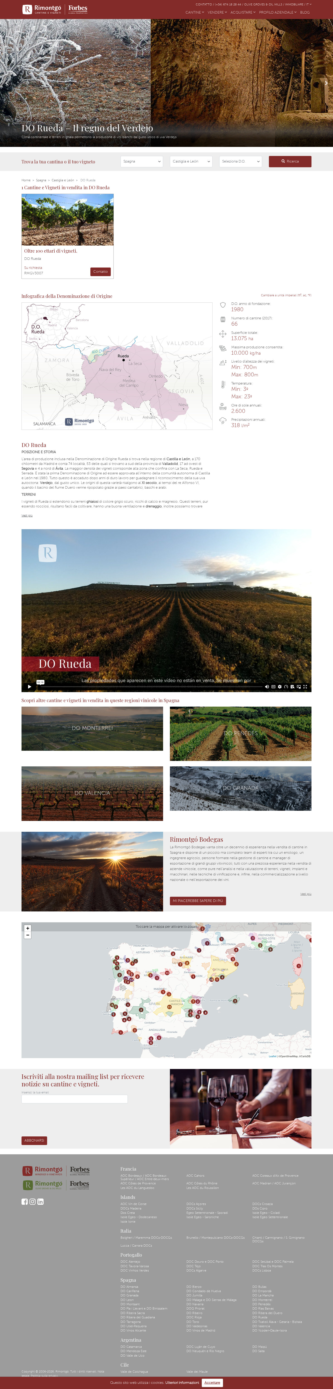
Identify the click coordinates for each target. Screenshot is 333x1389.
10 (211, 980)
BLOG (305, 12)
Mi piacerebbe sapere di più (198, 901)
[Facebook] (25, 1204)
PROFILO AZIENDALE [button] (276, 12)
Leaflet (272, 1056)
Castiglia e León (63, 180)
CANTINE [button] (194, 12)
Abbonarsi (34, 1141)
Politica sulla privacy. (44, 1376)
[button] (6, 83)
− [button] (27, 935)
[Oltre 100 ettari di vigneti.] (67, 220)
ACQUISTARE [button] (242, 12)
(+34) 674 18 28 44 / (229, 4)
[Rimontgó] (55, 9)
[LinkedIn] (40, 1204)
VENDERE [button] (216, 12)
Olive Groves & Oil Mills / (264, 4)
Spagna (41, 180)
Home (26, 180)
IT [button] (308, 4)
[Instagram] (32, 1204)
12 (125, 979)
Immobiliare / (295, 4)
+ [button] (27, 928)
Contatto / (205, 4)
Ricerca (293, 161)
